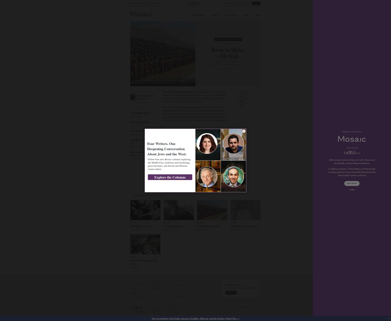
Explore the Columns (170, 177)
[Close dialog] (244, 131)
